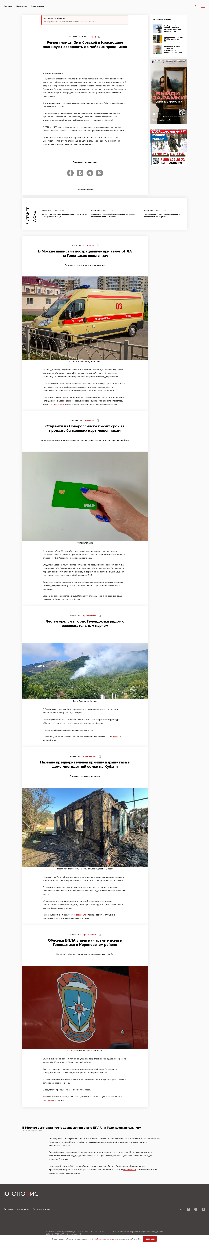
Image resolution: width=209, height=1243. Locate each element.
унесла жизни (59, 404)
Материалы (21, 6)
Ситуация (90, 245)
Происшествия (89, 616)
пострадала (48, 1100)
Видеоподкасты (39, 6)
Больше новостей (84, 189)
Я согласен (149, 1239)
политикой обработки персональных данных (101, 1239)
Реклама (8, 6)
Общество (89, 420)
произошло (80, 915)
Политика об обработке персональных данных (140, 1231)
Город (93, 37)
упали (115, 737)
